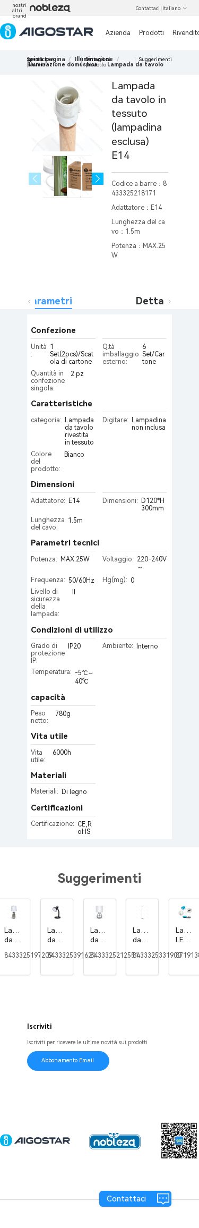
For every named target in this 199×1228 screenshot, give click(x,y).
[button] (98, 179)
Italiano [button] (171, 8)
